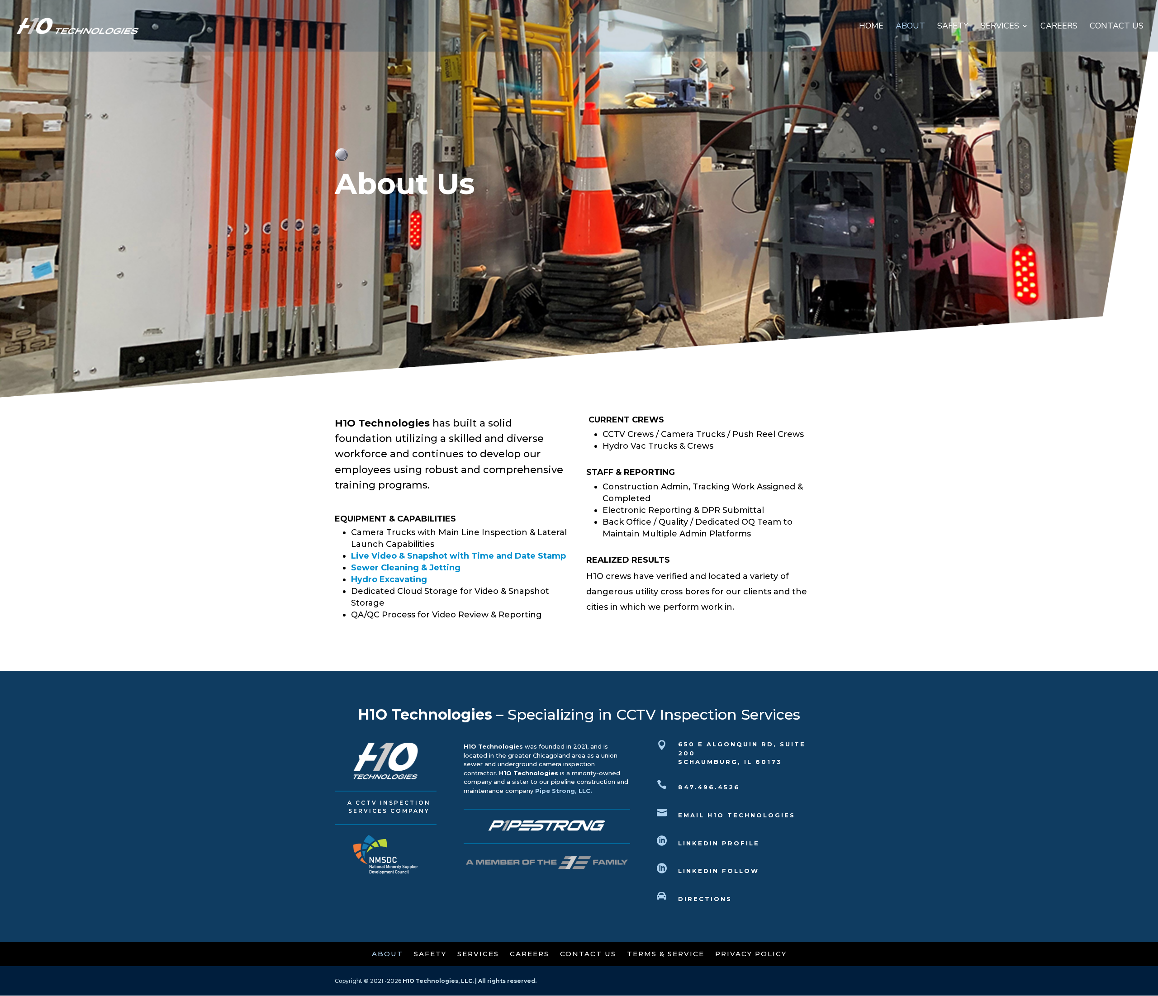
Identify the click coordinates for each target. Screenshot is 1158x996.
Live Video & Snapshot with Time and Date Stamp (458, 556)
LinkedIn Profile (718, 843)
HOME (871, 27)
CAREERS (1058, 27)
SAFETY (952, 27)
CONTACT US (1117, 27)
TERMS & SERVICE (667, 953)
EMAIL (736, 815)
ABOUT (910, 27)
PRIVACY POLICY (751, 953)
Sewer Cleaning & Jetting (405, 568)
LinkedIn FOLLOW (718, 870)
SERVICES (1000, 27)
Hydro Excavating (389, 579)
